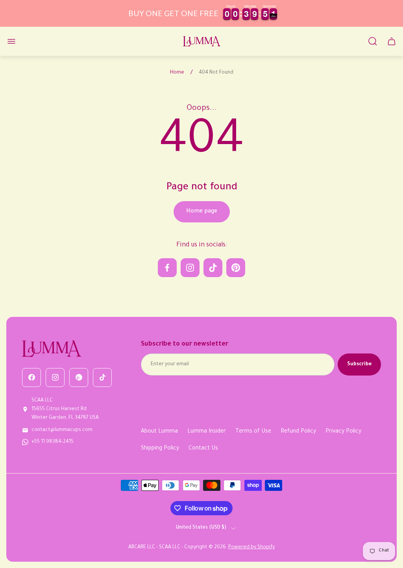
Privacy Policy (343, 432)
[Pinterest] (78, 377)
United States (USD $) (201, 528)
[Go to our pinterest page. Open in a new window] (235, 267)
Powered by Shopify (251, 547)
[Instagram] (55, 377)
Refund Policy (298, 432)
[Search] (372, 41)
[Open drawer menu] (11, 41)
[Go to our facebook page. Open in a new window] (167, 267)
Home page (201, 212)
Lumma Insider (206, 432)
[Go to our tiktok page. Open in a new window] (212, 267)
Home (177, 73)
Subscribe (359, 364)
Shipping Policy (160, 449)
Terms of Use (253, 432)
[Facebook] (31, 377)
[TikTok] (102, 377)
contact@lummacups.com (61, 430)
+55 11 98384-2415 (52, 442)
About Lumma (159, 432)
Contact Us (203, 449)
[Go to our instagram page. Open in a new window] (190, 267)
